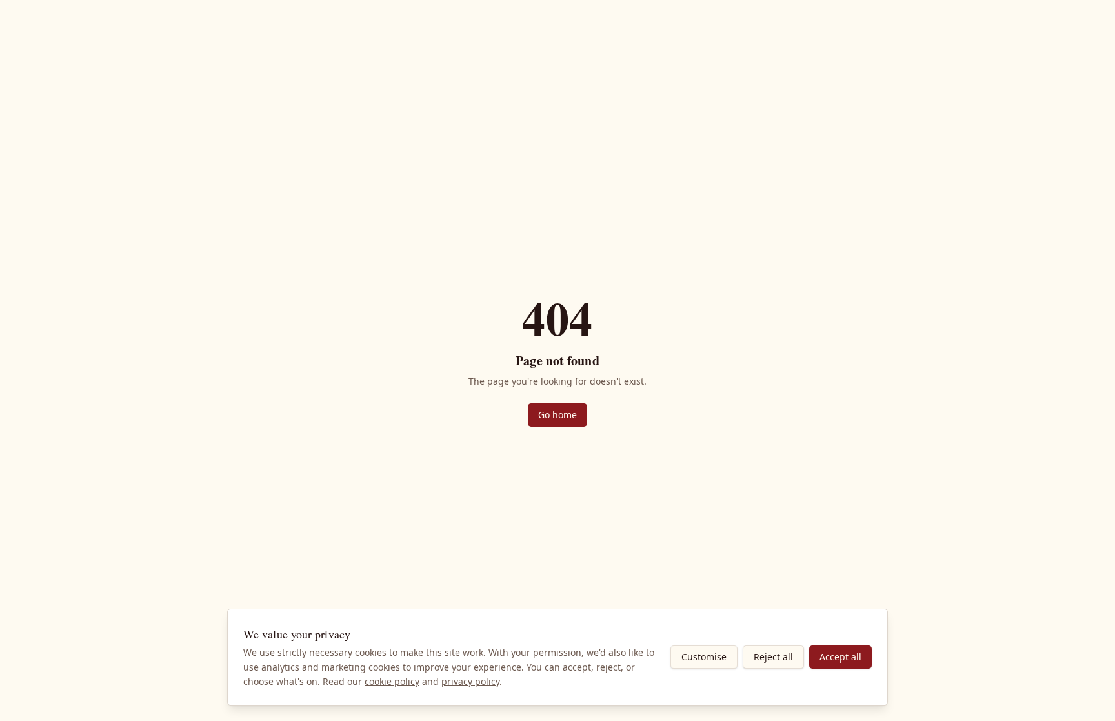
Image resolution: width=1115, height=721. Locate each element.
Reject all (773, 657)
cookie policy (392, 681)
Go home (557, 415)
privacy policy (470, 681)
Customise (704, 657)
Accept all (840, 657)
